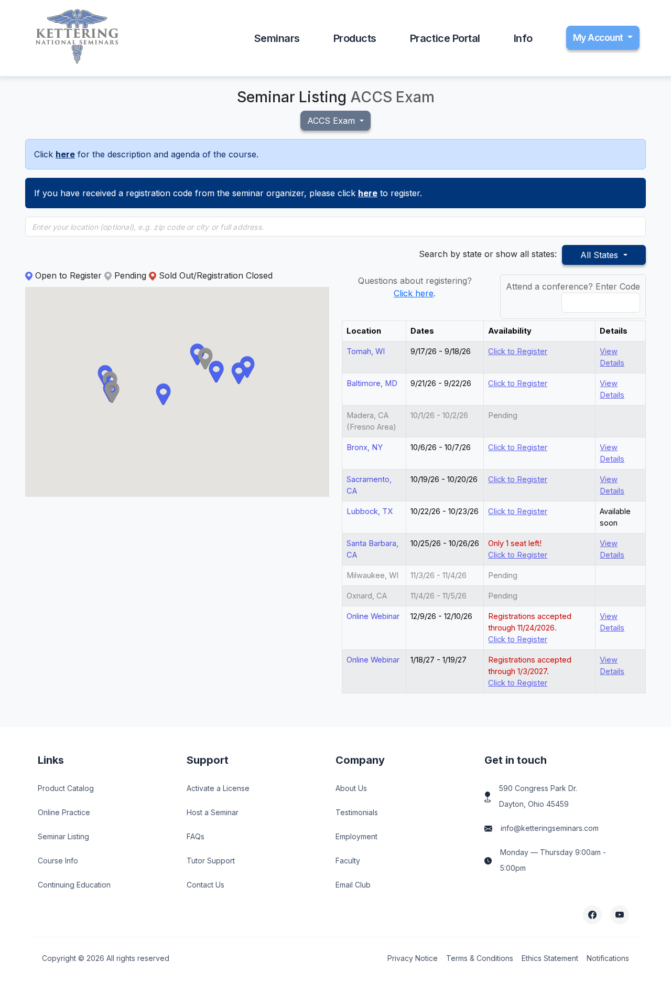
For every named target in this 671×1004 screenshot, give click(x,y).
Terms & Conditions (479, 958)
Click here (414, 293)
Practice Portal (445, 38)
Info (523, 38)
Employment (356, 836)
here (65, 154)
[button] (205, 359)
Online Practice (64, 812)
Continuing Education (74, 884)
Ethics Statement (550, 958)
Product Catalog (66, 788)
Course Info (58, 860)
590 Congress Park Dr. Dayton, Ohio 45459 (538, 796)
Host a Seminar (213, 812)
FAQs (195, 836)
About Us (351, 788)
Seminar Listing (63, 836)
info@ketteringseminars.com (550, 828)
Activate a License (218, 788)
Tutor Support (211, 860)
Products (354, 38)
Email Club (353, 884)
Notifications (608, 958)
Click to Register (517, 351)
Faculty (348, 860)
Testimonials (357, 812)
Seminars (277, 38)
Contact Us (205, 884)
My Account (599, 37)
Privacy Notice (412, 958)
